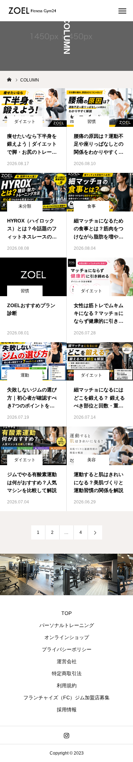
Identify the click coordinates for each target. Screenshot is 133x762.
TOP (66, 613)
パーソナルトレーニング (66, 625)
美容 (91, 459)
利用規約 (67, 685)
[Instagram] (66, 735)
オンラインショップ (66, 637)
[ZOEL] (32, 10)
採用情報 (67, 709)
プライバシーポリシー (67, 649)
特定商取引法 (67, 673)
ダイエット (24, 121)
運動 (25, 375)
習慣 (91, 121)
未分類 (24, 206)
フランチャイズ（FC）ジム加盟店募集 (66, 697)
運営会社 (67, 661)
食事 (91, 206)
